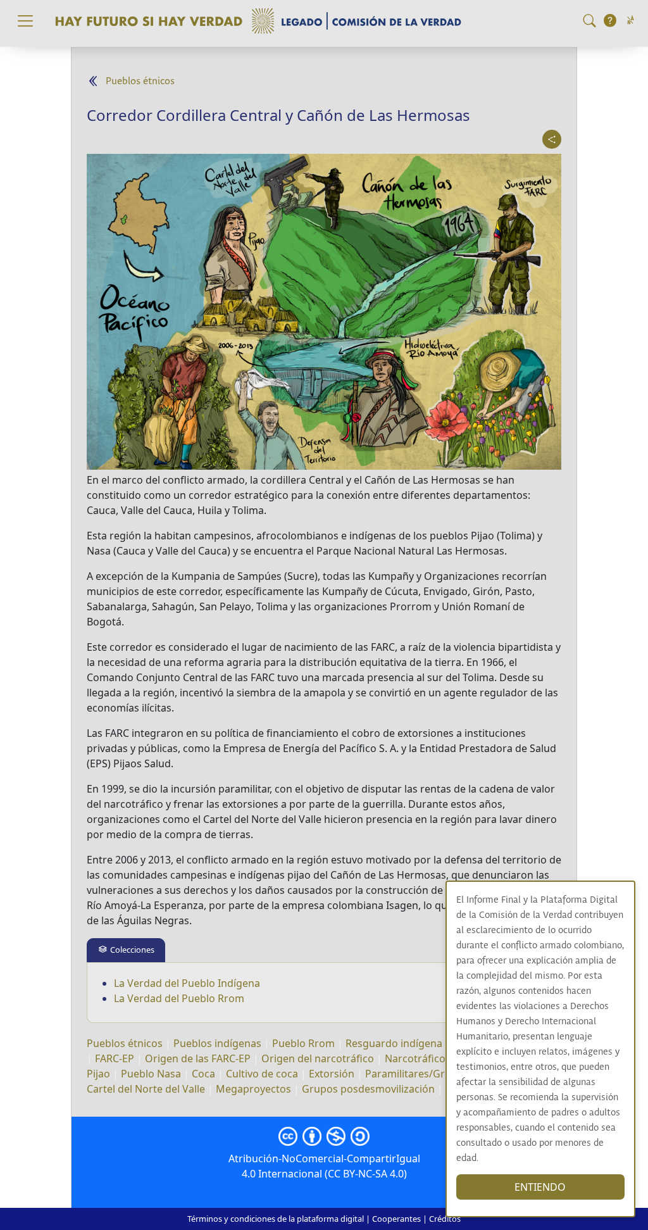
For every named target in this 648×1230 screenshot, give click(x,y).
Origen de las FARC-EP (198, 1058)
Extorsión (331, 1074)
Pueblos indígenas (217, 1043)
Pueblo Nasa (151, 1074)
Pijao (100, 1074)
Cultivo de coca (262, 1074)
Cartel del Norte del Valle (146, 1089)
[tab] (126, 950)
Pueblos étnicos (140, 81)
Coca (203, 1074)
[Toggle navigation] (25, 21)
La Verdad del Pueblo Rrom (179, 998)
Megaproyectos (253, 1089)
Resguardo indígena (394, 1043)
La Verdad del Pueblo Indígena (187, 983)
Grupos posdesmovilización (368, 1089)
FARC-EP (114, 1058)
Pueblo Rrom (303, 1043)
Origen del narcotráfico (317, 1058)
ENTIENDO (540, 1187)
